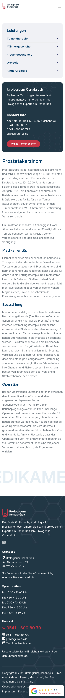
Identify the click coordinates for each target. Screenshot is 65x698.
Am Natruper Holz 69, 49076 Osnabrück (31, 120)
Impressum (9, 691)
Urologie (12, 62)
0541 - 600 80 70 (17, 125)
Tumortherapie (17, 38)
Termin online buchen (18, 643)
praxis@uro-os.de (17, 133)
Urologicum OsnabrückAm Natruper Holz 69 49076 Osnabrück (18, 562)
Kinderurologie (17, 71)
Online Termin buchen (23, 143)
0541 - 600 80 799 (18, 129)
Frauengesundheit (19, 55)
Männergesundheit (19, 46)
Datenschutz (26, 691)
